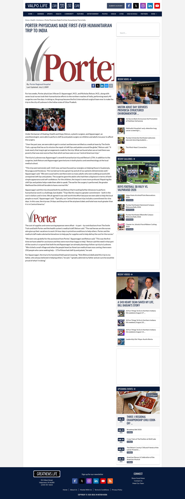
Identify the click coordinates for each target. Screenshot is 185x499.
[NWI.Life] (62, 6)
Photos (104, 14)
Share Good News (138, 478)
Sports (49, 14)
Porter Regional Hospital (40, 84)
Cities (121, 14)
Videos (113, 14)
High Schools (132, 14)
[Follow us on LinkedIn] (150, 6)
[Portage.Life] (54, 6)
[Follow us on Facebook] (129, 6)
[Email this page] (106, 86)
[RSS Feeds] (110, 481)
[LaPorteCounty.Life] (69, 6)
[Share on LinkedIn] (102, 86)
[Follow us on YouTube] (157, 6)
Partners (144, 14)
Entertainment (93, 14)
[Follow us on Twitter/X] (136, 6)
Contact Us (138, 481)
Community (69, 14)
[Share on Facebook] (93, 86)
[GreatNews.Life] (46, 473)
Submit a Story (115, 6)
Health (58, 14)
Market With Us (86, 490)
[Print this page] (111, 86)
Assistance (39, 20)
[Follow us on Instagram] (143, 6)
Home (30, 14)
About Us (73, 490)
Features (80, 14)
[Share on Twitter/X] (98, 86)
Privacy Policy (117, 490)
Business (40, 14)
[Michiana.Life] (77, 6)
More (153, 14)
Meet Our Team (138, 483)
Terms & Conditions (102, 490)
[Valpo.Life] (37, 6)
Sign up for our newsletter (92, 474)
